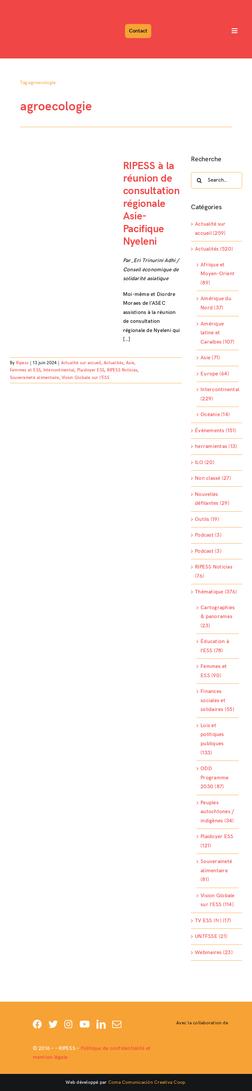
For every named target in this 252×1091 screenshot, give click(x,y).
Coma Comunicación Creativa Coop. (147, 1082)
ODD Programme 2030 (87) (214, 778)
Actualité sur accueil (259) (210, 228)
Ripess (22, 363)
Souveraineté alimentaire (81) (216, 870)
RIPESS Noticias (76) (213, 571)
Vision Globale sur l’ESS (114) (217, 900)
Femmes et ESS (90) (213, 671)
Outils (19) (207, 519)
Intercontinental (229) (218, 394)
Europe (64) (214, 374)
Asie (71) (210, 358)
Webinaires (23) (214, 952)
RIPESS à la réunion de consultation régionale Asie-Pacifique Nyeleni (151, 204)
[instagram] (68, 1024)
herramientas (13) (216, 446)
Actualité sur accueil (81, 363)
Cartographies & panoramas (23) (217, 617)
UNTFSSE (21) (211, 936)
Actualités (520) (214, 249)
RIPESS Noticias (122, 370)
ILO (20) (204, 462)
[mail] (116, 1024)
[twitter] (53, 1024)
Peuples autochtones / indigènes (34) (217, 812)
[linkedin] (101, 1024)
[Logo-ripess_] (29, 6)
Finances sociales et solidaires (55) (217, 700)
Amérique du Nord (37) (215, 303)
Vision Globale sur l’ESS (85, 377)
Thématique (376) (216, 592)
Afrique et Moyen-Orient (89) (217, 274)
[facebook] (37, 1024)
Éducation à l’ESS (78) (214, 646)
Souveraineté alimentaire (34, 377)
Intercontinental (59, 370)
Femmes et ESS (25, 370)
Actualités (113, 363)
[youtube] (84, 1024)
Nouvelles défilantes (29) (212, 499)
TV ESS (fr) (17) (213, 921)
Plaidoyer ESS (90, 370)
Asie (130, 363)
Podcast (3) (208, 535)
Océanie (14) (215, 415)
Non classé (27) (213, 478)
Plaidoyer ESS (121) (216, 841)
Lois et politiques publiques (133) (212, 739)
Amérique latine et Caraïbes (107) (217, 333)
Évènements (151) (215, 431)
